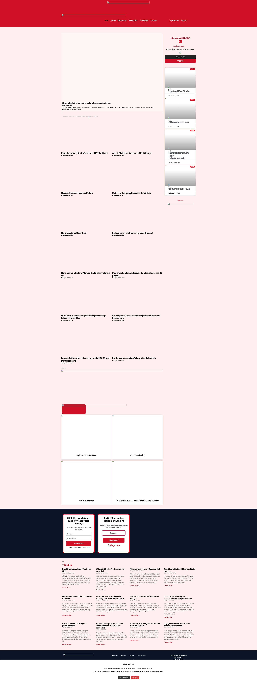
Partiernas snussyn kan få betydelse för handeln (134, 358)
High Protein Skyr (137, 455)
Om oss (132, 655)
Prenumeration (142, 655)
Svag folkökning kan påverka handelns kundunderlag (86, 103)
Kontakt (123, 655)
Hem (106, 21)
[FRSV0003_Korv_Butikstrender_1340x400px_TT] (128, 2)
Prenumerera (174, 20)
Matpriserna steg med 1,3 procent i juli (145, 569)
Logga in (183, 20)
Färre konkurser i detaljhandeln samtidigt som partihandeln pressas (110, 597)
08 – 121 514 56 (178, 657)
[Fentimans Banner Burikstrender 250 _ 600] (180, 204)
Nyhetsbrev (122, 21)
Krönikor (154, 21)
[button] (180, 41)
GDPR (87, 547)
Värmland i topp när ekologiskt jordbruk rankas (74, 624)
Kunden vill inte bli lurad (179, 189)
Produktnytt (144, 21)
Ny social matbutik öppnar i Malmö (77, 193)
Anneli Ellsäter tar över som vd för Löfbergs (131, 153)
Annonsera (114, 655)
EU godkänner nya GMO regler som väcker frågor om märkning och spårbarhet (109, 625)
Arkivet (113, 21)
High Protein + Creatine (86, 455)
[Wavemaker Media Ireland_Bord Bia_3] (112, 371)
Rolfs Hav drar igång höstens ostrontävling (131, 193)
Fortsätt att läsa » (66, 588)
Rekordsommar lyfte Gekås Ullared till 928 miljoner (84, 153)
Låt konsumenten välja (178, 122)
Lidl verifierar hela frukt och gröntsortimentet (132, 233)
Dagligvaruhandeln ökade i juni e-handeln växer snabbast (177, 624)
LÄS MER (135, 677)
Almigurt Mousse (86, 501)
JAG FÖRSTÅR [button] (124, 677)
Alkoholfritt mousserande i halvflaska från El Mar (137, 501)
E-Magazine (133, 21)
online (118, 528)
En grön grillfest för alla (178, 91)
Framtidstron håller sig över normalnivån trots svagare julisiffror (178, 597)
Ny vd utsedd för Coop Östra (73, 233)
